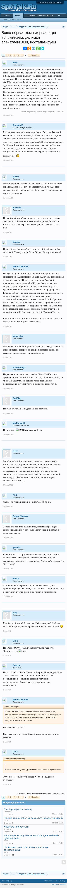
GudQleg (17, 398)
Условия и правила (58, 884)
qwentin (16, 547)
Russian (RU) (7, 881)
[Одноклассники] (29, 48)
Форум (18, 16)
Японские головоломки (16, 826)
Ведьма (16, 242)
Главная (7, 15)
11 (29, 55)
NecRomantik (19, 423)
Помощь (62, 881)
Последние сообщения (12, 19)
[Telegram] (33, 48)
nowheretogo (19, 367)
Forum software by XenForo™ (12, 884)
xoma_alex (18, 336)
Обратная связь (50, 881)
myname (17, 207)
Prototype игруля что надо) (18, 809)
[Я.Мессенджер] (42, 48)
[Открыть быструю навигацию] (63, 27)
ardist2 (16, 578)
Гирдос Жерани (20, 516)
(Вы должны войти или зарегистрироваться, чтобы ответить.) (41, 794)
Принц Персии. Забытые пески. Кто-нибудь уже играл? (33, 818)
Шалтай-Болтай (20, 266)
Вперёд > (35, 55)
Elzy (15, 613)
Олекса (16, 665)
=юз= (15, 451)
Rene (15, 62)
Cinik (15, 641)
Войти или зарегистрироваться (50, 2)
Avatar (16, 177)
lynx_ (15, 495)
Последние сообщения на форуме (39, 15)
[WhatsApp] (38, 48)
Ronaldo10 (18, 125)
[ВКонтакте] (25, 48)
